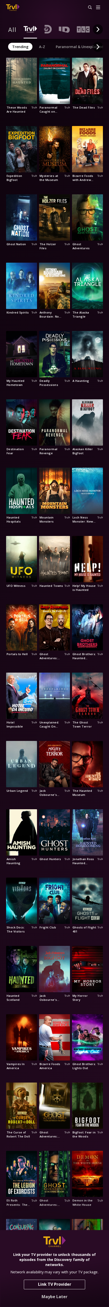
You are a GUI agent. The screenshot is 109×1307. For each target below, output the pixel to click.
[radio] (12, 29)
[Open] (98, 8)
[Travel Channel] (13, 7)
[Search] (88, 7)
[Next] (98, 29)
